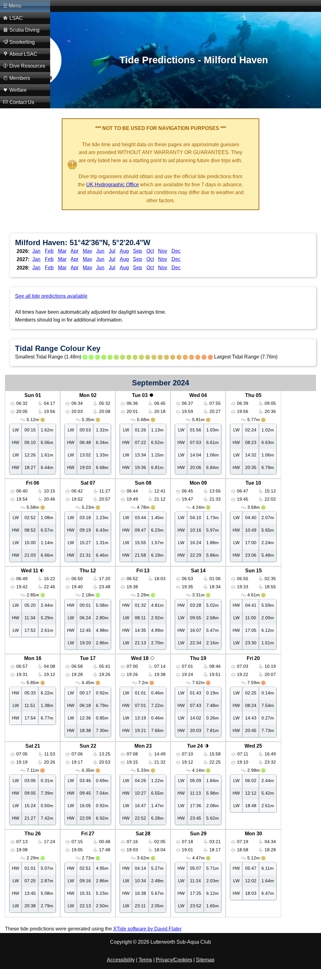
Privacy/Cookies (174, 959)
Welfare (18, 90)
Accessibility (121, 959)
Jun (100, 251)
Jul (112, 251)
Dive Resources (27, 66)
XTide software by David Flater (147, 928)
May (87, 251)
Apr (74, 251)
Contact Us (21, 102)
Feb (49, 251)
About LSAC (23, 54)
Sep (137, 251)
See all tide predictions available (51, 296)
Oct (150, 251)
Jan (36, 251)
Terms (145, 959)
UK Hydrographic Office (112, 184)
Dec (176, 251)
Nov (162, 251)
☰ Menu (12, 5)
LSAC (16, 18)
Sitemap (205, 959)
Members (19, 78)
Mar (62, 251)
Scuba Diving (24, 30)
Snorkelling (22, 42)
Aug (124, 251)
